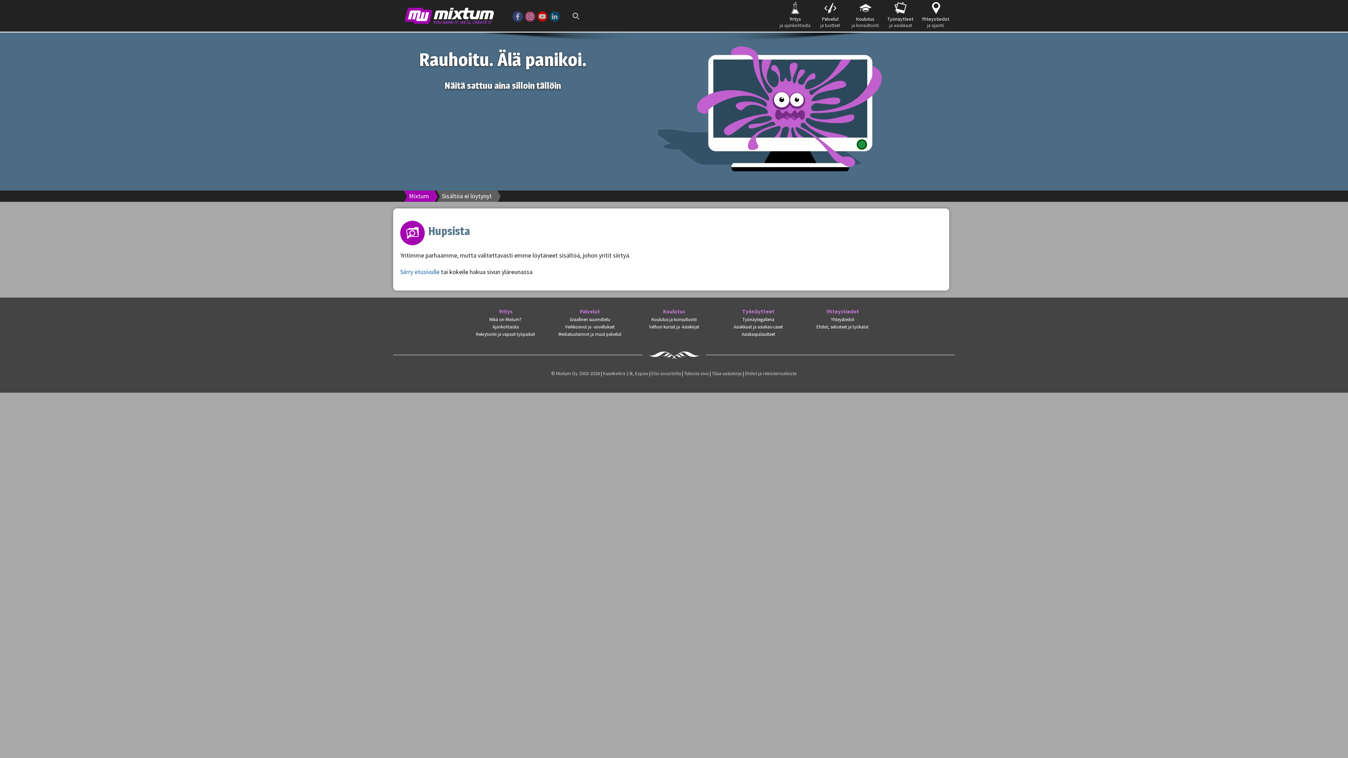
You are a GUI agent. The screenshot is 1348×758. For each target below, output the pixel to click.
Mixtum (419, 196)
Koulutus (674, 311)
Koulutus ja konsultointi (674, 320)
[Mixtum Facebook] (518, 15)
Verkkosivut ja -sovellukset (590, 327)
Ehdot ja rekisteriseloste (771, 373)
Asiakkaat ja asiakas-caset (758, 327)
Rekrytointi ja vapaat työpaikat (505, 334)
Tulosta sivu (696, 373)
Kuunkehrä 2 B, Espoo (625, 373)
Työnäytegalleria (758, 320)
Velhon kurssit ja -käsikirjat (674, 327)
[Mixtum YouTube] (542, 15)
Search (574, 11)
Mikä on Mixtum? (505, 320)
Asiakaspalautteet (758, 334)
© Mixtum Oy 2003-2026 (575, 373)
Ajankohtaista (506, 327)
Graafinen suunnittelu (590, 320)
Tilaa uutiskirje (727, 373)
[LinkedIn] (554, 15)
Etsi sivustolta (666, 373)
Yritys (506, 311)
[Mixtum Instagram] (530, 15)
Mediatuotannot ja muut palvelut (590, 334)
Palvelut (590, 311)
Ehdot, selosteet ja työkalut (842, 327)
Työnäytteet (758, 311)
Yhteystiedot (842, 311)
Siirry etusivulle (420, 272)
